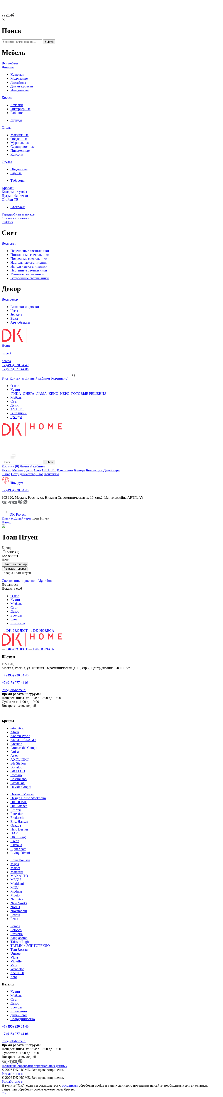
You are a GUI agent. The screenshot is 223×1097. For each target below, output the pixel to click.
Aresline (16, 744)
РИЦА (16, 393)
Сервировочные (22, 146)
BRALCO (17, 771)
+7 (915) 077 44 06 (15, 369)
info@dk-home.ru (14, 690)
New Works (18, 903)
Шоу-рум (16, 483)
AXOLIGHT (19, 759)
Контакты (17, 378)
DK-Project (17, 514)
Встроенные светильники (29, 278)
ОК (4, 1093)
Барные (16, 173)
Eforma (15, 810)
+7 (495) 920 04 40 (15, 365)
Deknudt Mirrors (22, 794)
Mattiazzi (16, 872)
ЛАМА (41, 393)
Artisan (15, 751)
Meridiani (17, 883)
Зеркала (16, 314)
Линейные (18, 82)
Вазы (14, 318)
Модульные (19, 78)
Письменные (20, 150)
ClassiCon (17, 783)
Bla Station (18, 763)
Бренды (16, 417)
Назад (6, 522)
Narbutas (16, 899)
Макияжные (19, 135)
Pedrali (15, 915)
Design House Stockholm (28, 798)
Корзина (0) (59, 378)
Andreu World (20, 736)
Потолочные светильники (29, 255)
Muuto (15, 895)
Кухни (15, 389)
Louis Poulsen (20, 860)
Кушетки (17, 74)
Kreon (14, 841)
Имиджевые (19, 90)
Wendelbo (17, 969)
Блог (5, 378)
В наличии (18, 413)
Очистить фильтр (15, 564)
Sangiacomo (18, 938)
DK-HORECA (43, 630)
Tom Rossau (19, 949)
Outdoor (7, 222)
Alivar (14, 732)
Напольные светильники (28, 266)
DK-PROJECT (16, 630)
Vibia (14, 957)
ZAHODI (17, 973)
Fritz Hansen (19, 821)
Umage (15, 953)
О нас (14, 386)
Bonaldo (16, 767)
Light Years (18, 849)
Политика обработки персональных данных (34, 1066)
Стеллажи (17, 207)
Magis (14, 864)
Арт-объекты (20, 322)
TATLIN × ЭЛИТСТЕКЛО (30, 945)
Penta (14, 919)
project (6, 353)
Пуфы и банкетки (15, 195)
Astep (14, 755)
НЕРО (64, 393)
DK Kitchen (18, 806)
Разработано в (12, 1074)
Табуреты (17, 180)
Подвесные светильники (28, 258)
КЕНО (53, 393)
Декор (14, 405)
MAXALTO (19, 876)
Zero (13, 977)
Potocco (16, 930)
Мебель (16, 397)
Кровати (8, 188)
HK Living (18, 837)
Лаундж (16, 120)
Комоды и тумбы (14, 192)
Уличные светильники (27, 274)
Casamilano (18, 779)
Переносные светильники (29, 251)
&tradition (17, 728)
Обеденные (18, 139)
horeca (6, 361)
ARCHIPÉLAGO (23, 740)
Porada (15, 926)
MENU (15, 880)
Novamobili (18, 911)
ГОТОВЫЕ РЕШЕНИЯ (88, 393)
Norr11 (15, 907)
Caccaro (16, 775)
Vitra (13, 965)
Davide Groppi (20, 787)
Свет (14, 401)
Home (6, 345)
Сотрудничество (23, 474)
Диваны (8, 67)
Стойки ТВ (10, 199)
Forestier (16, 814)
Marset (15, 868)
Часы (14, 310)
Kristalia (16, 845)
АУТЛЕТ (17, 409)
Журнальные (19, 143)
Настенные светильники (28, 270)
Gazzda (15, 825)
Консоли (16, 154)
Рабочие (16, 113)
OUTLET (49, 470)
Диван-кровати (21, 86)
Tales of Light (20, 942)
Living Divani (20, 853)
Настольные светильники (29, 262)
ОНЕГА (28, 393)
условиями (70, 1085)
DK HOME (18, 802)
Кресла (7, 97)
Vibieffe (16, 961)
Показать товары (14, 568)
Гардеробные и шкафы (18, 214)
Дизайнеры (111, 470)
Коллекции (94, 470)
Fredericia (17, 817)
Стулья (7, 162)
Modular (16, 891)
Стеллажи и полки (15, 218)
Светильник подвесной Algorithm (27, 580)
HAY (14, 833)
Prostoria (16, 934)
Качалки (16, 105)
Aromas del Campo (23, 748)
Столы (7, 127)
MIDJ (14, 887)
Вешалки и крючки (24, 307)
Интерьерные (20, 109)
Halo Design (19, 829)
